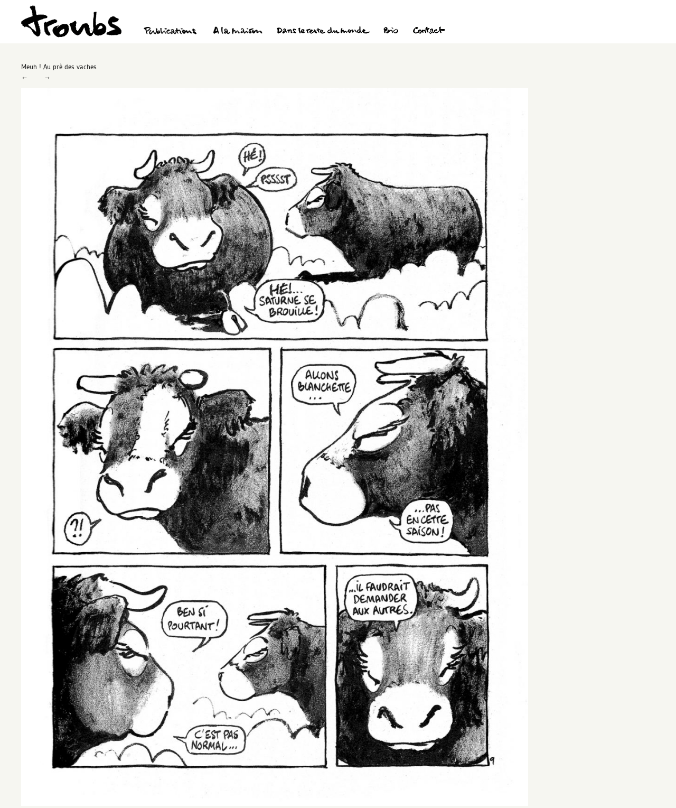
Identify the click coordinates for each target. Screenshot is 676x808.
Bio (390, 32)
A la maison (238, 32)
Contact (429, 32)
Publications (172, 32)
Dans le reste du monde (323, 32)
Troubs (71, 21)
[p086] (274, 803)
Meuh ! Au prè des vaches (59, 66)
